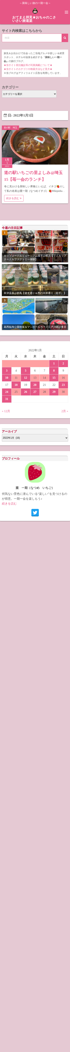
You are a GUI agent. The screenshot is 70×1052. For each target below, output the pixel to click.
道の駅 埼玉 (10, 127)
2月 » (64, 411)
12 (25, 377)
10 (6, 377)
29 (53, 391)
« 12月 (6, 411)
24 (6, 391)
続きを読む (13, 198)
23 (63, 384)
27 (34, 391)
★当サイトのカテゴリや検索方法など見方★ (28, 69)
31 (6, 399)
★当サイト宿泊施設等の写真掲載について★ (28, 65)
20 (34, 384)
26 (25, 391)
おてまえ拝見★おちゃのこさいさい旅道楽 (34, 19)
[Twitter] (35, 512)
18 (16, 384)
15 (53, 377)
